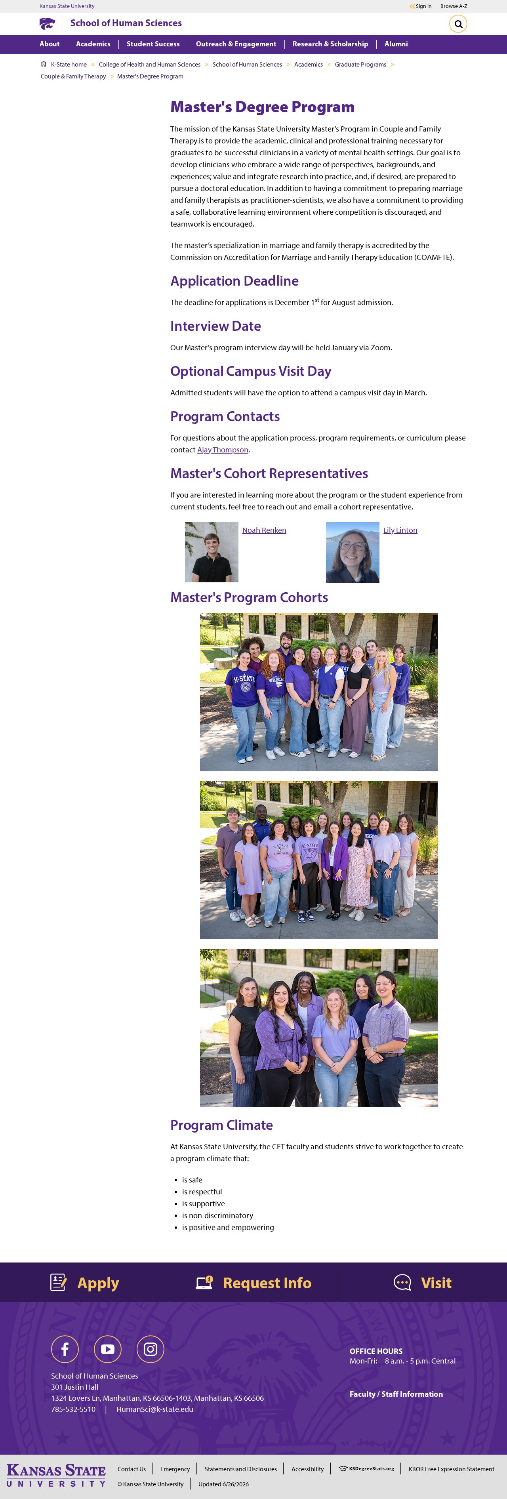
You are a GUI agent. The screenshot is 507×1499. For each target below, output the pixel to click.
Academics (308, 64)
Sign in (424, 6)
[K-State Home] (47, 24)
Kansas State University (67, 6)
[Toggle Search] (458, 24)
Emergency (175, 1469)
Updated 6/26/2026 (223, 1484)
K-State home (69, 64)
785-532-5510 (73, 1409)
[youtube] (108, 1349)
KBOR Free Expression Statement (451, 1469)
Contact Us (132, 1469)
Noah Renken (264, 530)
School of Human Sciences (126, 23)
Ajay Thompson (222, 449)
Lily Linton (400, 530)
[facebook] (65, 1349)
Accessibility (308, 1469)
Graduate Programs (360, 64)
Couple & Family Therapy (73, 76)
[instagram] (150, 1349)
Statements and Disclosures (241, 1469)
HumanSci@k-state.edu (154, 1409)
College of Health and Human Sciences (149, 64)
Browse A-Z (453, 6)
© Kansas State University (151, 1484)
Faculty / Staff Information (396, 1394)
